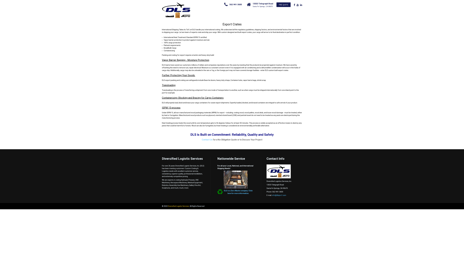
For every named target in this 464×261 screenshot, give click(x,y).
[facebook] (294, 5)
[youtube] (298, 5)
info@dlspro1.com (279, 195)
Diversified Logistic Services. (179, 206)
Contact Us (207, 139)
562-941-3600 (235, 4)
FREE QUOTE (283, 5)
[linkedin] (301, 5)
